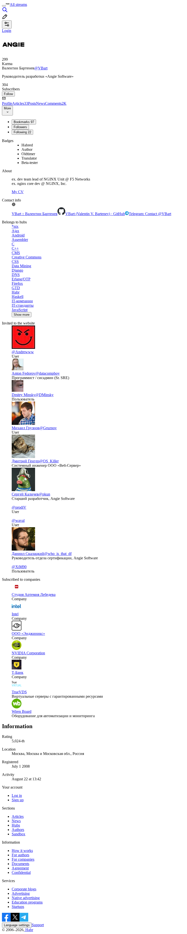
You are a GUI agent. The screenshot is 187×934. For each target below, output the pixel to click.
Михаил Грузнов (25, 428)
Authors (18, 830)
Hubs (16, 825)
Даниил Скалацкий (28, 554)
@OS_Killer (49, 461)
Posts (32, 103)
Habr (28, 930)
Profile (7, 103)
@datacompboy (47, 373)
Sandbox (18, 834)
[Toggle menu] (4, 6)
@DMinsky (44, 395)
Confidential (21, 872)
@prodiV (19, 507)
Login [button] (6, 31)
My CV (18, 192)
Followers (20, 127)
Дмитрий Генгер (25, 461)
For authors (20, 855)
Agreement (20, 868)
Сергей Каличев (25, 494)
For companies (23, 859)
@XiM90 (19, 567)
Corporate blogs (24, 889)
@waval (18, 520)
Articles (20, 103)
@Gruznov (48, 428)
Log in (17, 795)
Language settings (17, 925)
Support (38, 925)
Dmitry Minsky (23, 395)
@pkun (44, 494)
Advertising (21, 893)
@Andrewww (23, 352)
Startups (18, 907)
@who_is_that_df (58, 554)
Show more (21, 314)
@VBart (40, 68)
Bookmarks (24, 122)
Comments (55, 103)
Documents (20, 864)
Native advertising (26, 898)
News (40, 103)
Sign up (18, 800)
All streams (18, 4)
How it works (22, 850)
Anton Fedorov (23, 373)
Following (22, 132)
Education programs (27, 902)
